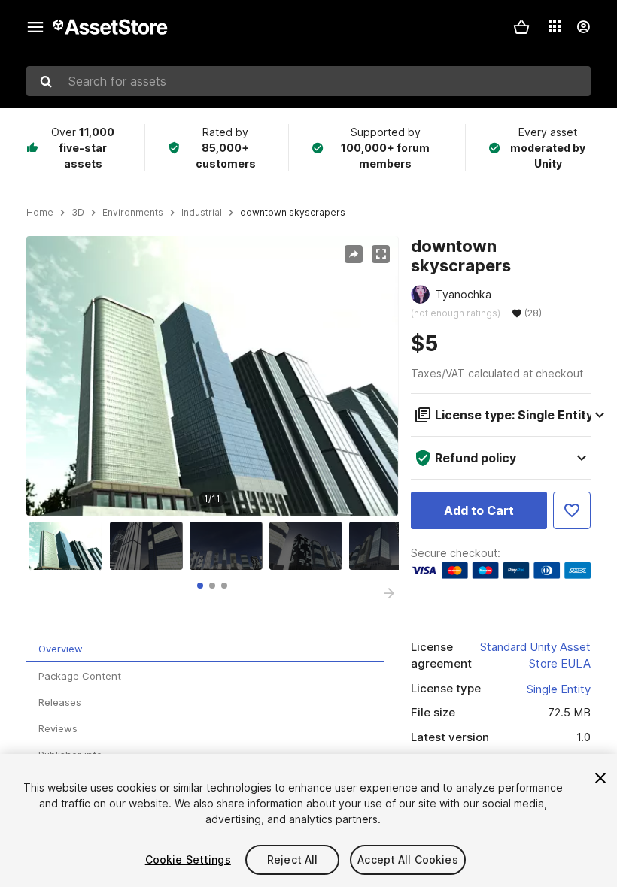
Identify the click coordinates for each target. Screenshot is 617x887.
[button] (521, 27)
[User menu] (583, 27)
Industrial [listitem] (201, 212)
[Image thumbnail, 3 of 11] (229, 546)
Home (39, 212)
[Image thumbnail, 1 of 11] (69, 546)
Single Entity (559, 689)
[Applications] (555, 26)
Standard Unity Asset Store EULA (535, 655)
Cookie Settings (188, 859)
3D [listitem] (77, 212)
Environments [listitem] (132, 212)
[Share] (354, 254)
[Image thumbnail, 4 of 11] (309, 546)
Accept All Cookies (407, 859)
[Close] (600, 778)
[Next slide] (389, 593)
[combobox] (308, 81)
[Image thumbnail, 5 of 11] (389, 546)
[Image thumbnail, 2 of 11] (150, 546)
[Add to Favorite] (572, 510)
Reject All (292, 859)
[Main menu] (35, 27)
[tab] (200, 586)
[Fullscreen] (381, 254)
